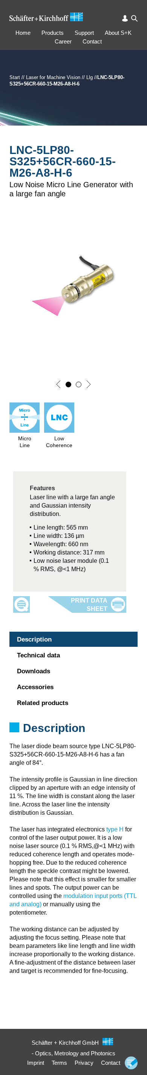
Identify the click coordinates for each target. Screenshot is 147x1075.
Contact (92, 41)
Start (14, 77)
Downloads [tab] (33, 671)
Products (52, 33)
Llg (89, 77)
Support (84, 33)
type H (115, 829)
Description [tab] (34, 639)
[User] (125, 18)
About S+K (118, 33)
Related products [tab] (42, 703)
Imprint (35, 1062)
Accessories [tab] (35, 687)
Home (23, 33)
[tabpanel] (73, 737)
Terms (59, 1062)
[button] (58, 384)
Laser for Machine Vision (53, 77)
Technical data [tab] (38, 655)
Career (63, 41)
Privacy (84, 1062)
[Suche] (134, 18)
